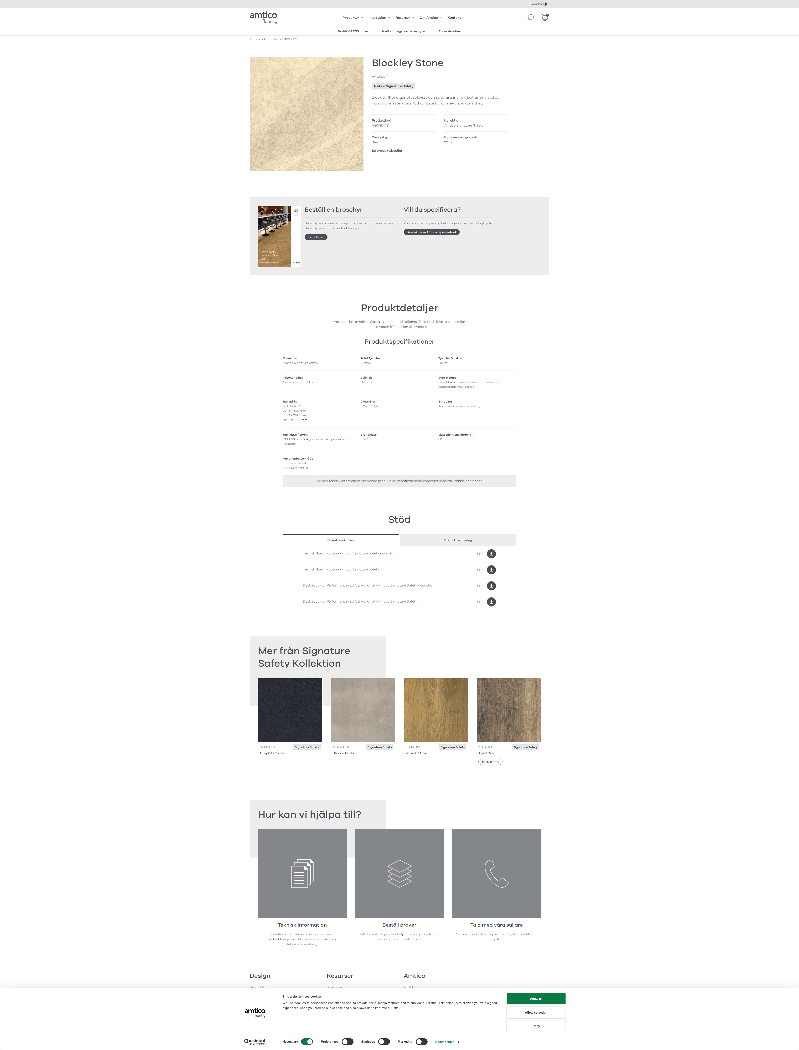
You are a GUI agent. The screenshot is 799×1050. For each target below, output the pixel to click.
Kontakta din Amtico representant (431, 232)
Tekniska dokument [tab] (341, 540)
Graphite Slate (272, 753)
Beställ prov (490, 762)
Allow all (536, 998)
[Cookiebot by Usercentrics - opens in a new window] (255, 1042)
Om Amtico (429, 17)
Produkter (350, 17)
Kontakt (454, 17)
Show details (444, 1042)
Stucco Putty (343, 753)
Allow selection (536, 1012)
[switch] (348, 1041)
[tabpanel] (399, 578)
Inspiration (377, 17)
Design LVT (258, 987)
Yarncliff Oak (416, 753)
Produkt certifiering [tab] (458, 540)
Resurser (403, 17)
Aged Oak (486, 753)
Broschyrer (316, 237)
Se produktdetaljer (387, 150)
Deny (536, 1026)
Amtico (255, 39)
